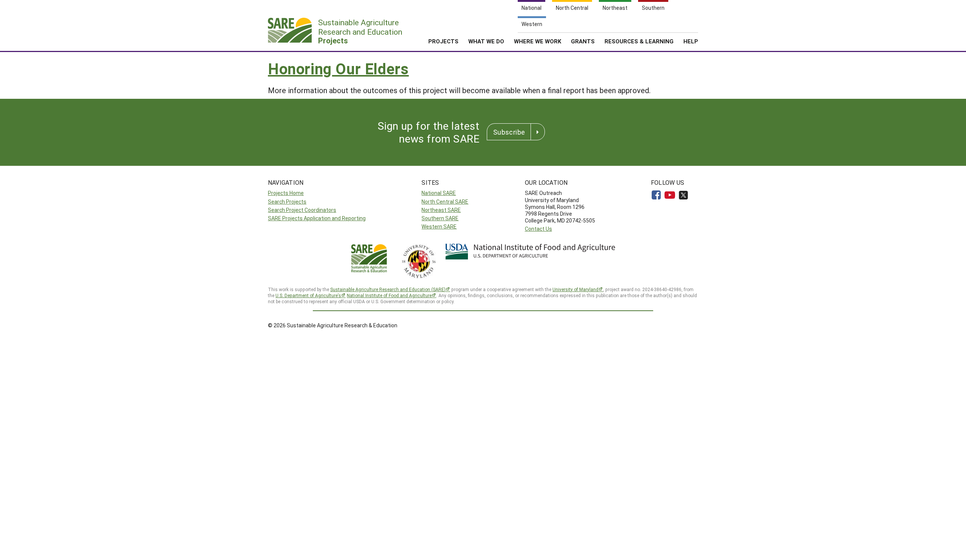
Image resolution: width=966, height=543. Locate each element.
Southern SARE (439, 218)
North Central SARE (444, 201)
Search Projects (287, 201)
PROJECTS (443, 41)
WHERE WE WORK (537, 41)
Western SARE (439, 226)
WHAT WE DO (486, 41)
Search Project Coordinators (302, 209)
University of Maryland (575, 289)
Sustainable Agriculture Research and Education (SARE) (388, 289)
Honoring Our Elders (338, 68)
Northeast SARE (441, 209)
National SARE (438, 192)
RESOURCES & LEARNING (639, 41)
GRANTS (583, 41)
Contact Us (538, 228)
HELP (690, 41)
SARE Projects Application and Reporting (317, 218)
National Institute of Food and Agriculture (389, 295)
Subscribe (509, 132)
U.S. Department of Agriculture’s (308, 295)
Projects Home (286, 192)
